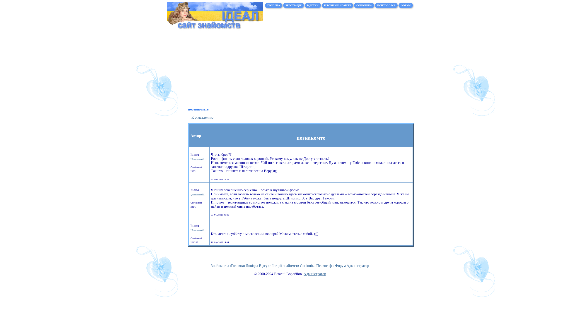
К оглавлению (202, 117)
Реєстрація (293, 5)
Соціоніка (364, 5)
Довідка (252, 266)
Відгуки (313, 5)
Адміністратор (358, 266)
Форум (406, 5)
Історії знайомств (337, 5)
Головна (273, 5)
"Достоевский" (197, 159)
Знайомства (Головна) (228, 266)
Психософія (386, 5)
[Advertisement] (290, 68)
